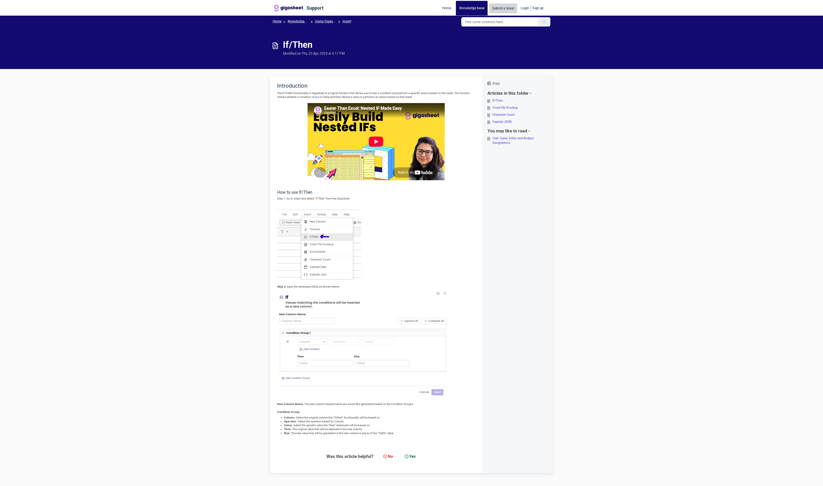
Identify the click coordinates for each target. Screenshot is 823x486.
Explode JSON (502, 121)
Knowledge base (472, 8)
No (390, 456)
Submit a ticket (503, 8)
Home (446, 8)
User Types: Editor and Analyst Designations (513, 140)
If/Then (498, 100)
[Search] (544, 22)
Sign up (538, 8)
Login (525, 8)
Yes (412, 456)
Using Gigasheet (327, 21)
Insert (346, 21)
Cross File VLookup (505, 107)
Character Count (504, 114)
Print (496, 84)
